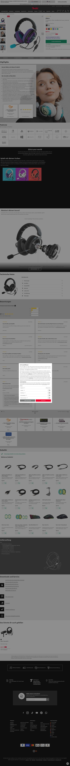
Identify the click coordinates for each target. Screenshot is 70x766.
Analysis (21, 390)
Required (22, 387)
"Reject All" (30, 373)
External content (23, 397)
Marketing (22, 392)
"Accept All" (31, 377)
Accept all (43, 400)
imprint (21, 385)
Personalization (23, 395)
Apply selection (27, 400)
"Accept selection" (23, 381)
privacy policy (44, 384)
